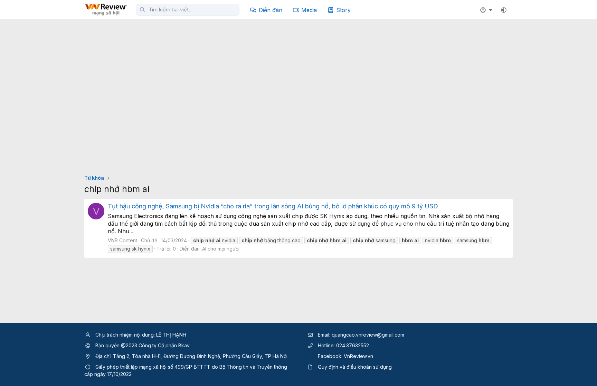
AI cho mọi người (220, 249)
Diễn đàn (270, 10)
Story (343, 10)
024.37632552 (352, 345)
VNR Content (122, 240)
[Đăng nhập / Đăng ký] (487, 10)
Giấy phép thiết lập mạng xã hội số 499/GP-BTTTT (152, 367)
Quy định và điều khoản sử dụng (355, 367)
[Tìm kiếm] (142, 9)
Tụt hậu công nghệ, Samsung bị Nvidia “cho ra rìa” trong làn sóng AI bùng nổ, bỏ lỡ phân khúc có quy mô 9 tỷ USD (273, 206)
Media (309, 10)
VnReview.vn (358, 356)
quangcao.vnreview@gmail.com (368, 335)
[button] (504, 10)
